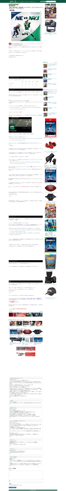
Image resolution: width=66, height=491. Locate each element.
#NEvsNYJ (23, 107)
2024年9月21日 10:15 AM (13, 408)
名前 (9, 480)
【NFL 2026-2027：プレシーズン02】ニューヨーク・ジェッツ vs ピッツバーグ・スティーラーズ (52, 92)
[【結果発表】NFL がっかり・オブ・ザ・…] (26, 323)
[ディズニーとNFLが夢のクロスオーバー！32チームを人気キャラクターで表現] (45, 66)
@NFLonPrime (29, 107)
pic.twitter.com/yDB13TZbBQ (37, 138)
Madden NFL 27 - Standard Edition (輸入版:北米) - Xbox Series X (38, 343)
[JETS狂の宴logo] (13, 2)
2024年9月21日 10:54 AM (13, 422)
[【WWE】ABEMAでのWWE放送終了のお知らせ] (45, 71)
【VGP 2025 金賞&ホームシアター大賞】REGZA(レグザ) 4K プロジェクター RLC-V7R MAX (15, 343)
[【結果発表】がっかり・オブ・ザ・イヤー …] (13, 323)
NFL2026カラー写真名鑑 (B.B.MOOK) (20, 336)
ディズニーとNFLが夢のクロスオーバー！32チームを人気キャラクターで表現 (52, 114)
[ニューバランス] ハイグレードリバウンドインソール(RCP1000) (29, 343)
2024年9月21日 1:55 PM (13, 441)
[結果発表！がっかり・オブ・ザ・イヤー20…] (39, 323)
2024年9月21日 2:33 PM (13, 450)
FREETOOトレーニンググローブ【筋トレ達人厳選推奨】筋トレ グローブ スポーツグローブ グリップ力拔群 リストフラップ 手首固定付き (50, 166)
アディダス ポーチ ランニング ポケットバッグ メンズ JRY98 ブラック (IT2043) (37, 336)
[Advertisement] (15, 252)
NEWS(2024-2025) (11, 4)
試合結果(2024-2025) (16, 4)
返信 (10, 417)
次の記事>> (41, 311)
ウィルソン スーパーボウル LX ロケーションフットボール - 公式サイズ (27, 336)
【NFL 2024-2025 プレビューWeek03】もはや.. (15, 312)
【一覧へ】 (55, 62)
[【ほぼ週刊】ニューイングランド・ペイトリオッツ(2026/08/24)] (45, 85)
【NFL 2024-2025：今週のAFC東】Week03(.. (36, 312)
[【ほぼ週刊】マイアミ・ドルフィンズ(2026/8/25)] (45, 75)
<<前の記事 (10, 311)
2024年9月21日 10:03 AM (13, 379)
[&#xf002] (55, 1)
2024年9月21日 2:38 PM (13, 458)
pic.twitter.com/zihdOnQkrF (35, 107)
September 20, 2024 (22, 163)
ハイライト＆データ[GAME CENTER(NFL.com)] (16, 79)
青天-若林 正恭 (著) (23, 343)
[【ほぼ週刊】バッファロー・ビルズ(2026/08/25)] (45, 80)
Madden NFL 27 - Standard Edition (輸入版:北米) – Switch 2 (13, 336)
